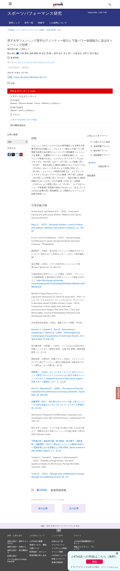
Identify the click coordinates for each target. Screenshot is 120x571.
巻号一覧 (28, 22)
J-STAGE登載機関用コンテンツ (84, 542)
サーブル (38, 62)
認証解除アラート (102, 155)
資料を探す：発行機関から (17, 551)
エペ (32, 62)
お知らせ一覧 (57, 541)
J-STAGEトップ (13, 30)
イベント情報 (57, 551)
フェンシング (23, 62)
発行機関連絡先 (18, 125)
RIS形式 (16, 100)
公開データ (34, 548)
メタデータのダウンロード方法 (23, 119)
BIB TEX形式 (18, 107)
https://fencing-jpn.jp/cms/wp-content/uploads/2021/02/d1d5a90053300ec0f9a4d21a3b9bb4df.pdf (58, 283)
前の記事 (43, 508)
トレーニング (49, 62)
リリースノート (58, 544)
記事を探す (12, 555)
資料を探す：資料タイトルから (17, 542)
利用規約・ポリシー (38, 551)
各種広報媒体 (57, 562)
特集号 (41, 22)
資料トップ (14, 22)
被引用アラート (101, 150)
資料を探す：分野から (16, 546)
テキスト (17, 114)
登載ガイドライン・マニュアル (84, 547)
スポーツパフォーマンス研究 (32, 30)
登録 (94, 561)
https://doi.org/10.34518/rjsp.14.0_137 (30, 77)
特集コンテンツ (58, 558)
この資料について (58, 22)
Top (58, 530)
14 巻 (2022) (51, 30)
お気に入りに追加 (102, 141)
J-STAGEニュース (59, 555)
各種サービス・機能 (38, 544)
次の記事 (74, 508)
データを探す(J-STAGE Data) (17, 560)
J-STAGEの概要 (36, 541)
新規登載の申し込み (38, 555)
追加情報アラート (102, 146)
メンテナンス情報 (59, 548)
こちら (115, 567)
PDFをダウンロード (22, 91)
